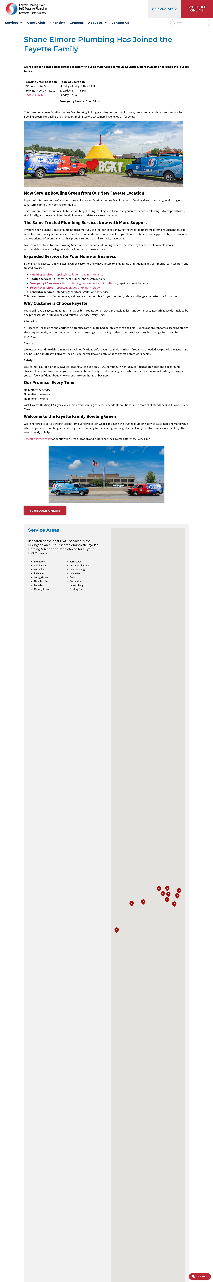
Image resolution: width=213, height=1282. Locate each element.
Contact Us (120, 22)
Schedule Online (197, 8)
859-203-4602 (164, 9)
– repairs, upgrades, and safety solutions (66, 287)
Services (11, 22)
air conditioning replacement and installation (89, 283)
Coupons (77, 22)
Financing (57, 22)
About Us (95, 22)
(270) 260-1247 (34, 95)
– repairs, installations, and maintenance (66, 274)
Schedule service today (38, 439)
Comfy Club (36, 22)
